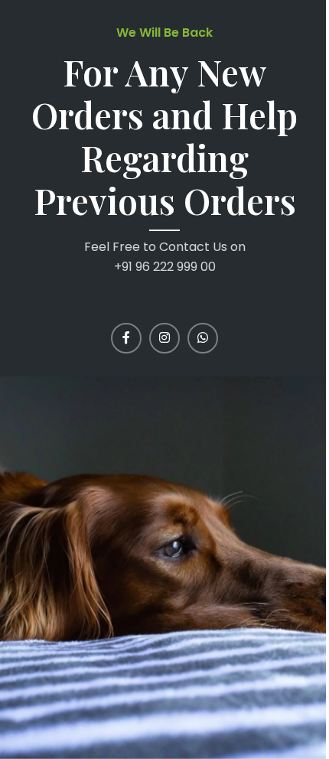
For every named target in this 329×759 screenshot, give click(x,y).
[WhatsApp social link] (202, 338)
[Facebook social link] (126, 338)
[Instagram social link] (164, 338)
